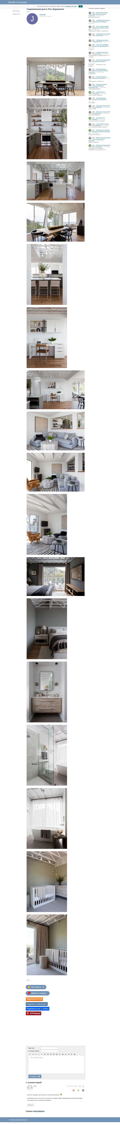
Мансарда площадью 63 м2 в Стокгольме (101, 145)
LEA (93, 12)
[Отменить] (29, 1054)
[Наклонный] (38, 1054)
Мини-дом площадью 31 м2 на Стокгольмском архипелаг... (100, 139)
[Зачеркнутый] (41, 1054)
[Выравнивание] (71, 1054)
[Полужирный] (35, 1054)
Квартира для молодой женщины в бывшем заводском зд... (99, 131)
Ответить (30, 1105)
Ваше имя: (31, 1048)
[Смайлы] (74, 1054)
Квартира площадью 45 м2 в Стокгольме (101, 106)
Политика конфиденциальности (18, 1119)
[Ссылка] (65, 1054)
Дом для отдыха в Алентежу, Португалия (99, 77)
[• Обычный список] (44, 1054)
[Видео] (59, 1054)
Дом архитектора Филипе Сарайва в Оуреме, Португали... (98, 70)
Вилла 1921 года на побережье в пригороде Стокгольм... (98, 14)
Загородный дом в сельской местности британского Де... (98, 86)
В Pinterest (35, 1013)
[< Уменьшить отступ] (50, 1054)
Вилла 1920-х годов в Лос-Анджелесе (100, 124)
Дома (28, 11)
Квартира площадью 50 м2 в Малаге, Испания (101, 60)
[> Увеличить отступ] (53, 1054)
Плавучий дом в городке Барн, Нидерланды (101, 34)
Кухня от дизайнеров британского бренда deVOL (100, 45)
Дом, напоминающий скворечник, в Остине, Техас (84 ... (99, 28)
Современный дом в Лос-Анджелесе (100, 53)
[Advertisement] (99, 180)
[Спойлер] (68, 1054)
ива (93, 92)
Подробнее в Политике (71, 6)
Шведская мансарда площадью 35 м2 (100, 40)
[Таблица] (62, 1054)
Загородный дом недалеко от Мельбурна (99, 98)
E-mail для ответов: (33, 1051)
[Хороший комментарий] (78, 1090)
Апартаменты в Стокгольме (98, 92)
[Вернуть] (32, 1054)
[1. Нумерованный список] (47, 1054)
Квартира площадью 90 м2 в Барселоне (101, 112)
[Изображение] (56, 1054)
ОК (80, 6)
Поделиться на (37, 1008)
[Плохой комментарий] (74, 1090)
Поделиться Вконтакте (37, 1004)
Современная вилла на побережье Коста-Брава (101, 20)
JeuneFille (42, 14)
